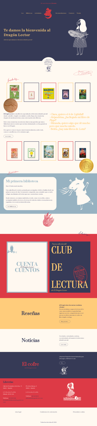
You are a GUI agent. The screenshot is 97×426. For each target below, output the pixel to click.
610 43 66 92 (35, 396)
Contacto (71, 13)
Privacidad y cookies (79, 412)
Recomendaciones (61, 13)
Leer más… (8, 136)
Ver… (62, 363)
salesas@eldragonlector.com (34, 398)
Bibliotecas (29, 13)
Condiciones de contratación (48, 412)
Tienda (79, 13)
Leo (22, 13)
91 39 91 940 (12, 398)
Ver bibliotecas (12, 206)
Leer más (63, 344)
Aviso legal (18, 412)
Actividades (38, 13)
